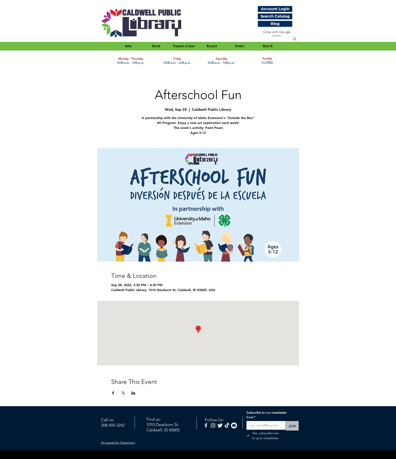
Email (250, 417)
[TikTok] (227, 425)
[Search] (294, 39)
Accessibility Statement (118, 443)
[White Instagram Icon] (213, 425)
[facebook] (206, 425)
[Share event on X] (123, 393)
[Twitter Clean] (220, 425)
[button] (156, 46)
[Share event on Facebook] (113, 393)
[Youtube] (234, 425)
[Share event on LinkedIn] (133, 393)
